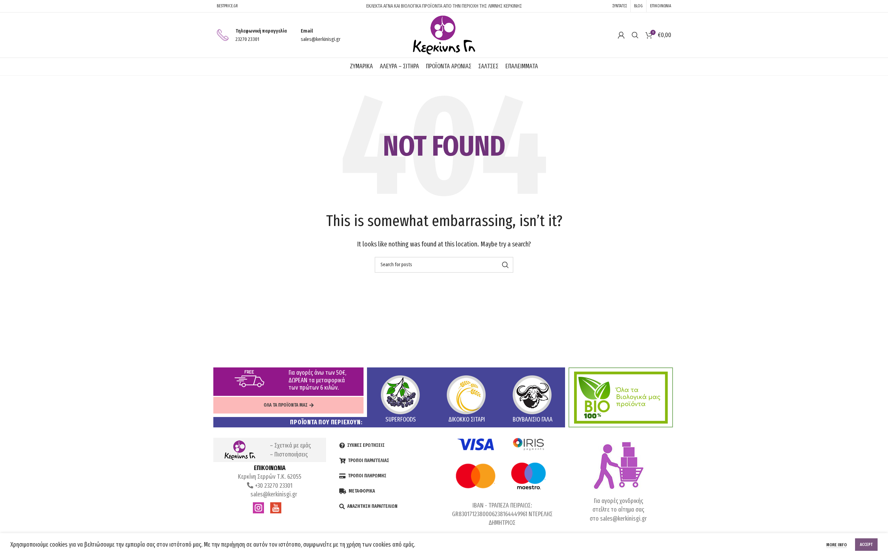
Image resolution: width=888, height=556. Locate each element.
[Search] (635, 35)
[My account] (621, 35)
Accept (866, 544)
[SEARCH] (505, 265)
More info (836, 544)
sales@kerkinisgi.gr (273, 494)
